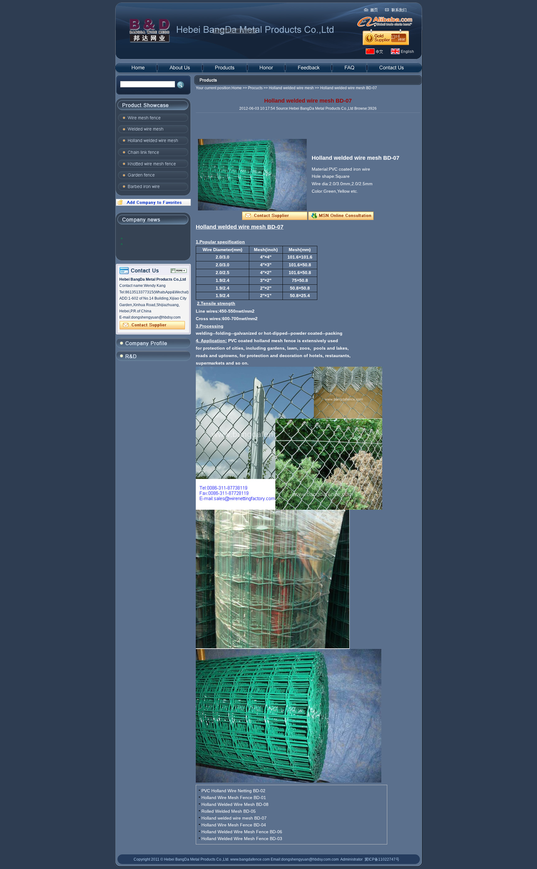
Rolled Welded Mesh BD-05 (228, 811)
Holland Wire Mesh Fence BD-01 (233, 797)
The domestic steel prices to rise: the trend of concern (154, 243)
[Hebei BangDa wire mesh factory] (153, 204)
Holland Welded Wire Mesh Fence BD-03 (241, 838)
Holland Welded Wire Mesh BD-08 (234, 804)
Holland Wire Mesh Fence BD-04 (233, 824)
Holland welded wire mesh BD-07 (234, 818)
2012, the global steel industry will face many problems (152, 238)
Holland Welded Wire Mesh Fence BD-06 (241, 831)
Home (237, 88)
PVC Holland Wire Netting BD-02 (233, 790)
